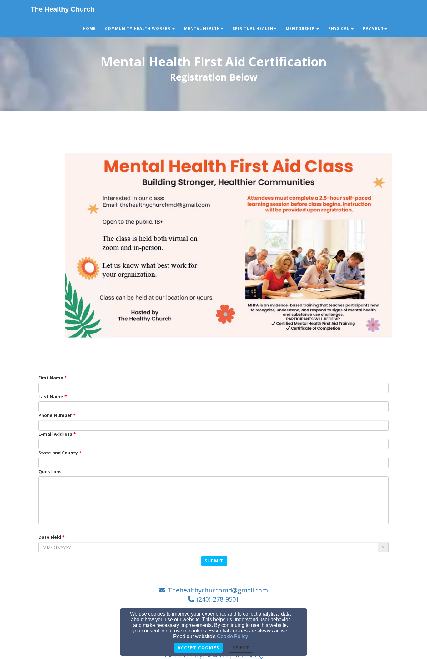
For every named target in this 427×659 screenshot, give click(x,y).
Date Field (49, 537)
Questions (50, 471)
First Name (50, 378)
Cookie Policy (232, 636)
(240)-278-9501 (218, 599)
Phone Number (55, 415)
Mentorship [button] (301, 28)
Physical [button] (339, 28)
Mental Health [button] (202, 28)
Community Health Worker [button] (138, 28)
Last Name (50, 396)
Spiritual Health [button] (253, 28)
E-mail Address (55, 434)
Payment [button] (373, 28)
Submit (214, 561)
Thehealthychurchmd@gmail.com (218, 590)
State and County (58, 453)
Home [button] (89, 28)
